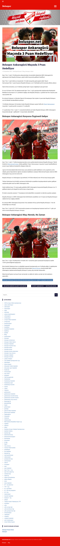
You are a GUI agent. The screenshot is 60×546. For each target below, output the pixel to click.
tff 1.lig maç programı (10, 490)
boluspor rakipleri (8, 355)
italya (5, 427)
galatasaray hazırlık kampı (11, 396)
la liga (5, 442)
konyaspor (7, 440)
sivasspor (6, 464)
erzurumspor (7, 371)
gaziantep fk (7, 401)
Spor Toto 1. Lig (8, 470)
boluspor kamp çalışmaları (11, 351)
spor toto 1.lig (35, 280)
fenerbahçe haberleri (9, 381)
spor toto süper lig (9, 472)
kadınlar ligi (7, 433)
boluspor (27, 71)
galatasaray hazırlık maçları (11, 397)
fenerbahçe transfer (9, 384)
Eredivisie (6, 370)
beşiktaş (6, 331)
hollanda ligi (7, 420)
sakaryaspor (7, 457)
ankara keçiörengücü (9, 314)
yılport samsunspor (48, 280)
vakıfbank (6, 514)
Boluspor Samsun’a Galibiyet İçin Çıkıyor (15, 286)
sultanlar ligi (7, 473)
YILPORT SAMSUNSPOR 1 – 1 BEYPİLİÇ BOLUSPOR (44, 286)
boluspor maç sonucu (10, 353)
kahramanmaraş (8, 434)
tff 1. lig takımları (8, 485)
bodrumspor (7, 336)
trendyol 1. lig (7, 498)
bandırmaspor (8, 323)
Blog (23, 71)
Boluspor (6, 6)
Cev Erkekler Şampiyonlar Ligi (12, 360)
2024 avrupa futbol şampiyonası (12, 303)
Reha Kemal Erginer (13, 164)
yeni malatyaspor (8, 520)
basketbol (6, 327)
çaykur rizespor (8, 358)
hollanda (6, 418)
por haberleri (7, 451)
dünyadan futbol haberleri (11, 366)
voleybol (6, 516)
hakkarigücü (7, 414)
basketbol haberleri (9, 329)
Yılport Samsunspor (49, 104)
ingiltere (6, 423)
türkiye (6, 499)
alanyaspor (7, 308)
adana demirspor (8, 305)
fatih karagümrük (8, 377)
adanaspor (7, 306)
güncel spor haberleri (9, 412)
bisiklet (6, 332)
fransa (6, 386)
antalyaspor (7, 318)
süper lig (6, 475)
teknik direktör (8, 479)
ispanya (6, 425)
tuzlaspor (6, 503)
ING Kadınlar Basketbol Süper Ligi (13, 421)
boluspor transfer (8, 356)
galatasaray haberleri (9, 394)
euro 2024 (7, 373)
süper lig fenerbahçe (9, 477)
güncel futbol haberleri (10, 410)
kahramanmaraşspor (9, 436)
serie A (6, 462)
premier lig (7, 453)
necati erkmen (18, 280)
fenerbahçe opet (8, 383)
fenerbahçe (7, 379)
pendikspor (7, 449)
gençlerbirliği (7, 403)
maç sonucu (7, 446)
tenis (5, 481)
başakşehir (7, 325)
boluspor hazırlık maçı (10, 345)
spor (5, 466)
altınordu (6, 312)
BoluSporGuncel (17, 71)
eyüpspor (6, 375)
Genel (5, 405)
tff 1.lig (41, 280)
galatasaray (7, 392)
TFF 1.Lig (6, 486)
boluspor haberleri (9, 344)
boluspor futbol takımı (10, 342)
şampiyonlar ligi (8, 459)
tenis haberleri (8, 483)
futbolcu (6, 390)
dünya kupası (7, 364)
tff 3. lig (6, 492)
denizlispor (7, 362)
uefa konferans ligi (9, 509)
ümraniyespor (7, 512)
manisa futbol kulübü (9, 447)
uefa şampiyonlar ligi (9, 511)
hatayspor (7, 416)
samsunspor (7, 460)
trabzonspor (7, 494)
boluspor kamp (8, 349)
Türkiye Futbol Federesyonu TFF (12, 501)
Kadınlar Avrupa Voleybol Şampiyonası (14, 429)
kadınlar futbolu (8, 431)
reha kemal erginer (26, 280)
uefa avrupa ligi (8, 507)
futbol (31, 71)
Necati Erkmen (36, 268)
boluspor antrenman (9, 340)
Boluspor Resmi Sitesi (8, 529)
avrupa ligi (7, 321)
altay (5, 310)
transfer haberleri (8, 496)
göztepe (6, 408)
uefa (5, 505)
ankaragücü (5, 280)
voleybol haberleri (8, 518)
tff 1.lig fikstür (8, 488)
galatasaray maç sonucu (10, 399)
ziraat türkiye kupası (9, 522)
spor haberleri (7, 468)
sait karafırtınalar (8, 455)
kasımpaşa (7, 438)
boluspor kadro (8, 347)
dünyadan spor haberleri (10, 368)
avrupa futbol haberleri (10, 319)
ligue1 (5, 444)
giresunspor (7, 407)
